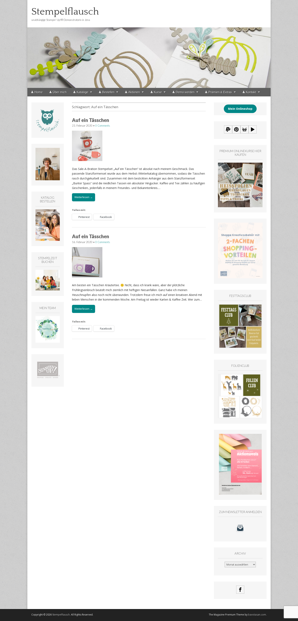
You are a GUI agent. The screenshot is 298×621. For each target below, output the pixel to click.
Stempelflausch (65, 11)
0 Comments (102, 125)
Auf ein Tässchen (90, 120)
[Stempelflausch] (149, 44)
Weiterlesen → (83, 197)
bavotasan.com (257, 614)
